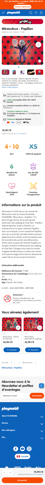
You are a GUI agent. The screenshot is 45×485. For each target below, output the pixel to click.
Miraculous (27, 362)
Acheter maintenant (22, 7)
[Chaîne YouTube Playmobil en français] (22, 448)
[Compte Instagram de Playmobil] (29, 448)
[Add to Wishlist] (38, 45)
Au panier (22, 480)
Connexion (37, 395)
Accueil (5, 362)
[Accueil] (13, 12)
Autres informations (10, 87)
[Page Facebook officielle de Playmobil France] (15, 448)
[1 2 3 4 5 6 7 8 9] (8, 472)
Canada (24, 456)
